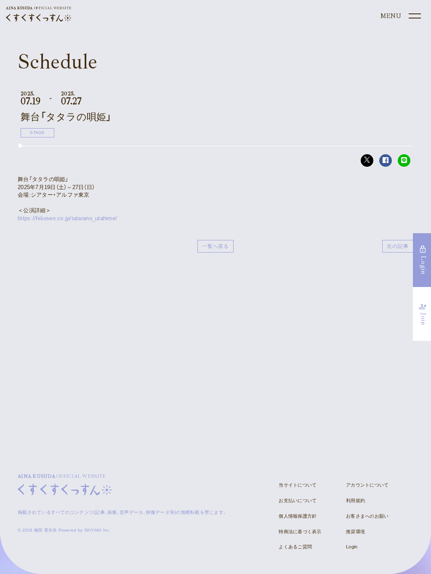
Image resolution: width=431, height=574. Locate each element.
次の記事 (398, 246)
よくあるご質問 (295, 546)
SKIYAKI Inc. (97, 530)
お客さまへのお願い (367, 516)
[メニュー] (400, 16)
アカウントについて (367, 484)
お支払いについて (298, 500)
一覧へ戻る (215, 246)
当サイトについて (298, 484)
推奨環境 (355, 531)
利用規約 (355, 500)
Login (351, 546)
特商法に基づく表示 (300, 531)
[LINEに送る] (404, 160)
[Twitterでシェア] (367, 160)
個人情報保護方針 (298, 516)
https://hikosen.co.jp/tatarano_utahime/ (67, 218)
